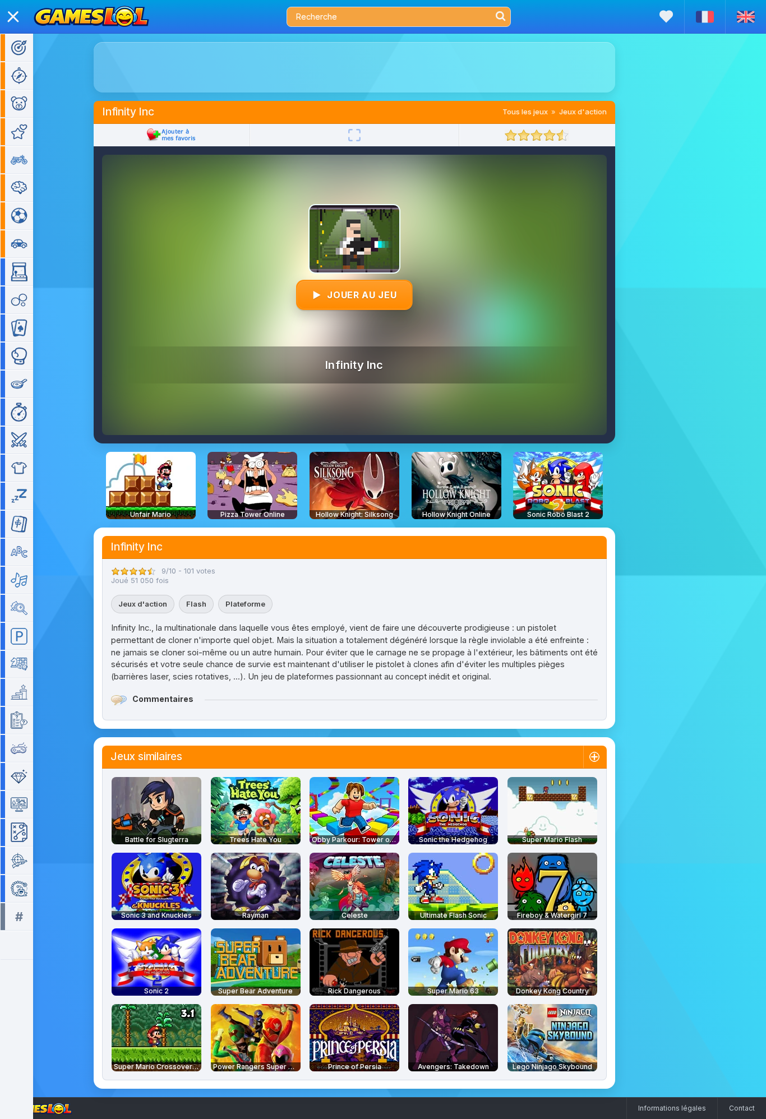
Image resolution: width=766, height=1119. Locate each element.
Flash (196, 603)
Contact (742, 1108)
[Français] (704, 17)
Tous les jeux (525, 111)
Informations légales (672, 1108)
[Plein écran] (354, 135)
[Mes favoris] (666, 16)
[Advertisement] (354, 67)
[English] (745, 17)
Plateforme (245, 603)
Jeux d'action (583, 111)
